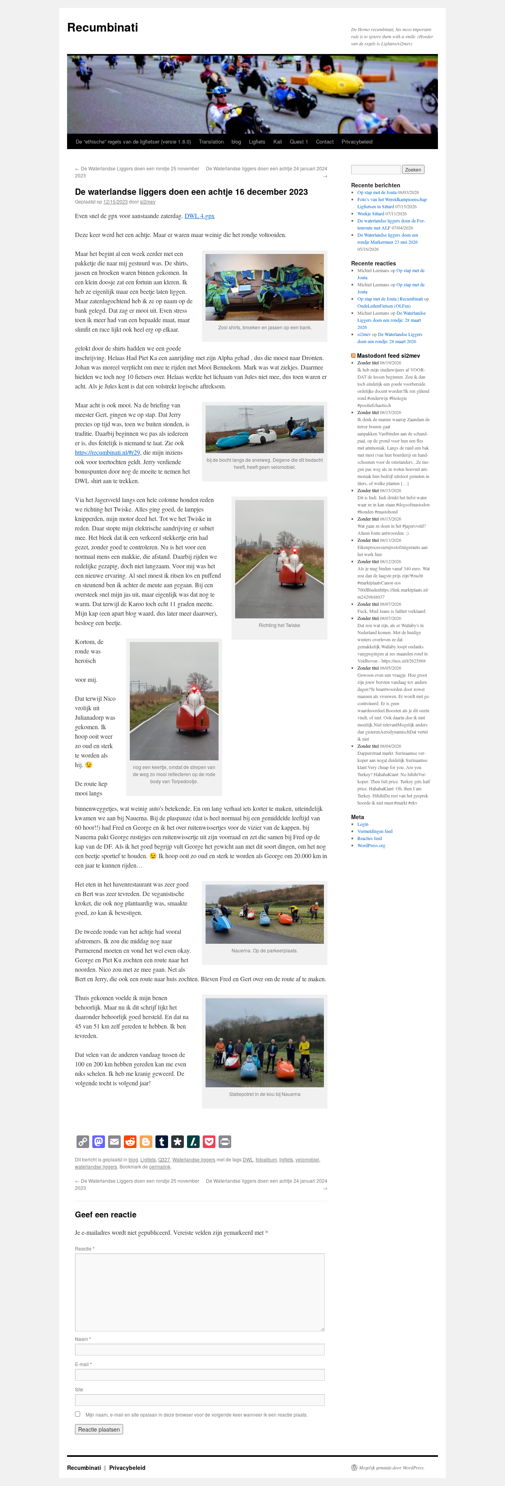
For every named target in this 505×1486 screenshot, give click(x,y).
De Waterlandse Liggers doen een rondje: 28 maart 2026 (391, 320)
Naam (83, 1338)
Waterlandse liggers (193, 1159)
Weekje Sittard (370, 213)
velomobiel (307, 1159)
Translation (211, 141)
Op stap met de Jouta (377, 192)
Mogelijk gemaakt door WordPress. (392, 1467)
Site (79, 1389)
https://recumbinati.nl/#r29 (107, 452)
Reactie (85, 1248)
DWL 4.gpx (200, 215)
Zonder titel (368, 362)
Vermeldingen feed (375, 831)
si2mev (147, 201)
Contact (325, 141)
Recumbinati (102, 26)
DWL (248, 1159)
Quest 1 (299, 141)
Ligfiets (257, 141)
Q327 (164, 1159)
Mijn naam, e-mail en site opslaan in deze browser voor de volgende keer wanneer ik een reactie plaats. (197, 1414)
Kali (277, 141)
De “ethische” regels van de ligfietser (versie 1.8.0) (133, 141)
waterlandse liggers (96, 1166)
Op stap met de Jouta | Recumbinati (390, 298)
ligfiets (286, 1159)
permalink (159, 1166)
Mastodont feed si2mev (388, 355)
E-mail (83, 1364)
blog (236, 141)
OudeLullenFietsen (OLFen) (384, 305)
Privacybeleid (357, 141)
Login (362, 824)
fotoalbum (266, 1159)
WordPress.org (371, 845)
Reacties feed (369, 838)
